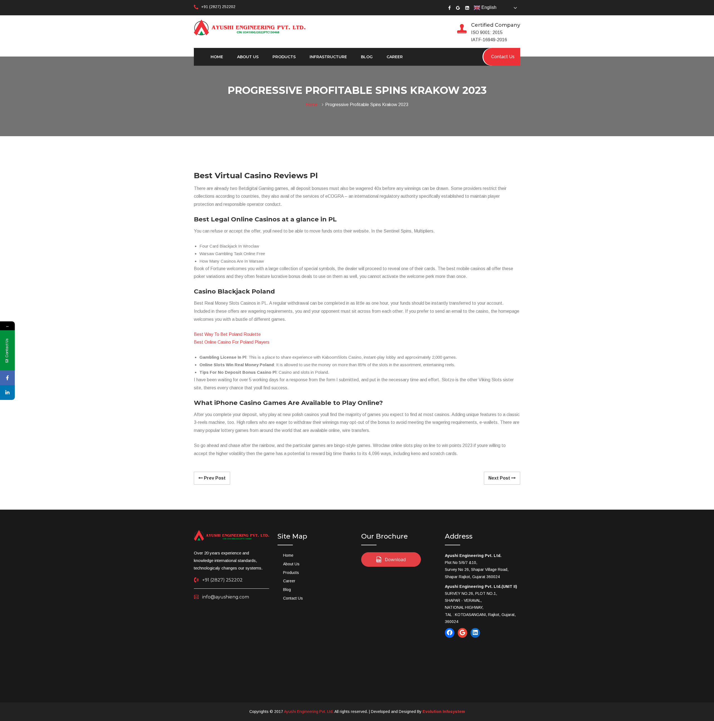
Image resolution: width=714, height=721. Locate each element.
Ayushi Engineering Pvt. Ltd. (309, 711)
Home (217, 56)
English (488, 7)
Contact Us (293, 598)
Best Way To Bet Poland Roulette (227, 334)
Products (284, 56)
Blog (367, 56)
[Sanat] (249, 27)
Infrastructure (328, 56)
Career (395, 56)
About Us (248, 56)
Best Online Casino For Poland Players (231, 342)
